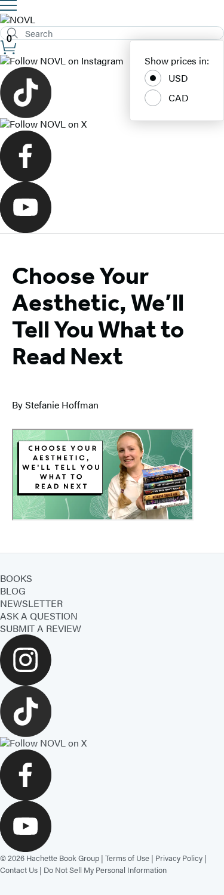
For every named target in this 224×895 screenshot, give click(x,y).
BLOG (13, 590)
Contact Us (19, 869)
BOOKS (16, 578)
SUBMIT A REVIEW (40, 628)
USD (178, 78)
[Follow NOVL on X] (112, 124)
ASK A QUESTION (39, 616)
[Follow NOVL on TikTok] (112, 92)
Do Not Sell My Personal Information (105, 869)
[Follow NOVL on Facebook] (112, 156)
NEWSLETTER (31, 603)
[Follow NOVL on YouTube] (112, 207)
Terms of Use (127, 857)
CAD (178, 97)
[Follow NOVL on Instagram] (112, 61)
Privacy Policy (178, 857)
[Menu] (8, 5)
